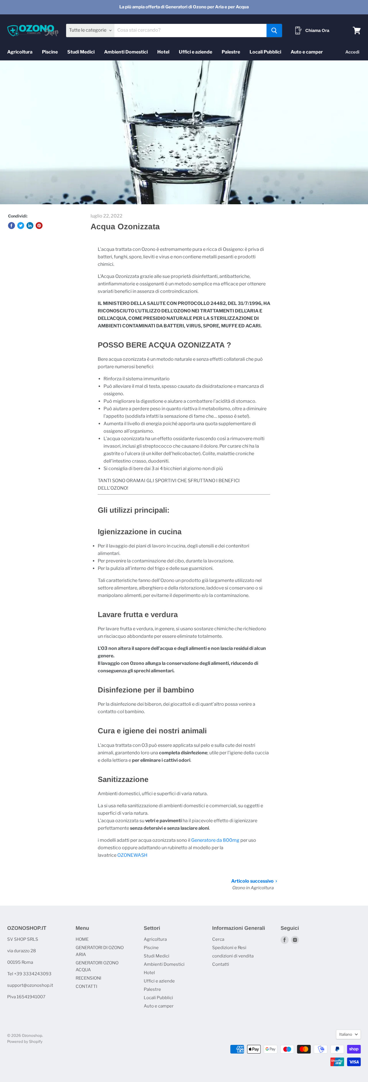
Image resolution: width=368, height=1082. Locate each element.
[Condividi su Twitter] (20, 225)
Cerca (218, 939)
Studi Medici (81, 52)
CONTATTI (86, 986)
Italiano (345, 1034)
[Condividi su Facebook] (11, 225)
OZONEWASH (132, 855)
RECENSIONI (88, 978)
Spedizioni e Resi (229, 947)
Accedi (352, 52)
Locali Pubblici (265, 52)
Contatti (220, 964)
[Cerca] (274, 30)
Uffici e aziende (195, 52)
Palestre (231, 52)
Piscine (50, 52)
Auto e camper (307, 52)
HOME (82, 939)
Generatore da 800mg (215, 840)
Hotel (163, 52)
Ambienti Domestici (126, 52)
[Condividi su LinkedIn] (29, 225)
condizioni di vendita (233, 956)
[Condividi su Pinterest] (39, 225)
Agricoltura (19, 52)
